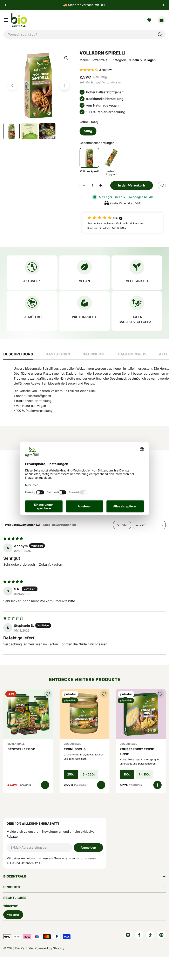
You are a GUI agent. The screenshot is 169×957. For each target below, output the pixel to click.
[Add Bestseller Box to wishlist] (48, 694)
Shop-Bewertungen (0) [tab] (59, 525)
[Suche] (159, 34)
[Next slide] (64, 85)
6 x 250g (89, 774)
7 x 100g (144, 774)
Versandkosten (112, 82)
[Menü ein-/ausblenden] (5, 20)
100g (127, 774)
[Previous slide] (12, 85)
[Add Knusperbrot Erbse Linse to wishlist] (160, 694)
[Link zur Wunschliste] (149, 20)
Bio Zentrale (24, 948)
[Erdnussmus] (84, 714)
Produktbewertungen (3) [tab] (22, 525)
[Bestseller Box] (28, 714)
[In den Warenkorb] (45, 785)
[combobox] (84, 34)
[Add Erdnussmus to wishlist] (104, 694)
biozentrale (98, 60)
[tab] (18, 355)
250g (71, 774)
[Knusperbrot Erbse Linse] (140, 714)
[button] (5, 4)
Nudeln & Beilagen (142, 60)
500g (88, 131)
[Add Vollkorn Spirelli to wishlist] (162, 185)
